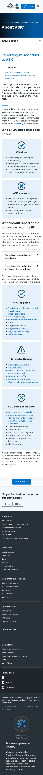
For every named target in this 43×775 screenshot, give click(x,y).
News (4, 559)
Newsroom (7, 547)
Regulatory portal (9, 621)
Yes (9, 504)
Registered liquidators (18, 328)
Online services (9, 606)
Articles (5, 562)
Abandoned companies (19, 379)
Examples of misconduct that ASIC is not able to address (18, 268)
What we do (7, 521)
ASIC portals (7, 611)
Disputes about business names (23, 382)
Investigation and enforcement (15, 524)
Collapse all (36, 249)
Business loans (15, 367)
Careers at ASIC (9, 629)
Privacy (37, 697)
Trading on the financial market (23, 308)
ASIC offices (7, 663)
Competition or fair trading (21, 418)
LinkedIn (9, 682)
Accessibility (7, 703)
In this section (10, 41)
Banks (11, 322)
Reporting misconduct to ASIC (14, 656)
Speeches (6, 555)
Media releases (8, 552)
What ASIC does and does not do (18, 72)
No (20, 504)
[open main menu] (3, 6)
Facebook (10, 687)
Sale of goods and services (20, 415)
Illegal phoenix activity (18, 331)
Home (4, 22)
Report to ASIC (21, 481)
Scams (4, 659)
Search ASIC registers (10, 614)
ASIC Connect (7, 618)
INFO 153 (18, 123)
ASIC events (7, 535)
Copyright (28, 697)
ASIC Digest (6, 597)
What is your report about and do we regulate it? (20, 77)
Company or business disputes (22, 412)
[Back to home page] (13, 6)
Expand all (27, 249)
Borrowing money (16, 316)
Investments (14, 311)
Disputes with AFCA (17, 376)
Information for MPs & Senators (15, 538)
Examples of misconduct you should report (18, 256)
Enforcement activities (11, 528)
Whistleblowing (15, 334)
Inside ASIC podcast (10, 569)
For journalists (7, 566)
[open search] (38, 6)
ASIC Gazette (7, 593)
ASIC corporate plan (10, 586)
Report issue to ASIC (10, 652)
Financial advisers (16, 314)
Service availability (20, 700)
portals (30, 6)
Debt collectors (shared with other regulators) (21, 372)
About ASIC (7, 516)
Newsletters (6, 590)
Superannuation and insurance (22, 319)
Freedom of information (12, 697)
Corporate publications (13, 578)
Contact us (7, 644)
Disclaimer (6, 700)
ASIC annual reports (10, 583)
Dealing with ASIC (9, 531)
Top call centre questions (12, 649)
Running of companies (18, 364)
